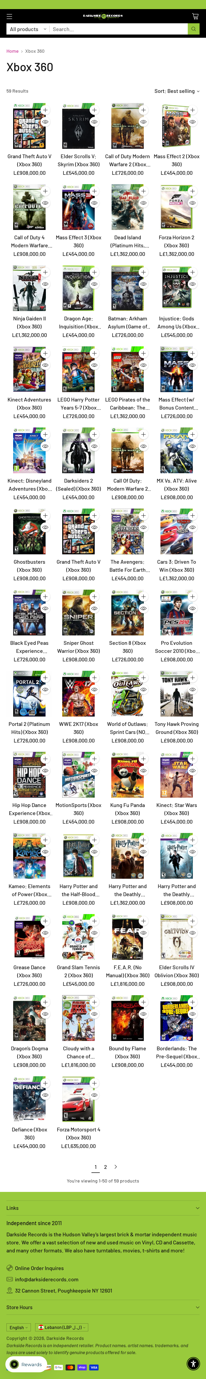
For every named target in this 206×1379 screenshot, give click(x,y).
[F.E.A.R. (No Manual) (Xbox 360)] (127, 937)
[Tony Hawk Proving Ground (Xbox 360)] (177, 694)
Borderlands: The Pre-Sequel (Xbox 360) (176, 1056)
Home (12, 51)
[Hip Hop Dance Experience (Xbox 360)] (29, 775)
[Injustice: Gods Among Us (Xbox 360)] (177, 288)
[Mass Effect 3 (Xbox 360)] (78, 207)
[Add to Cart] (45, 110)
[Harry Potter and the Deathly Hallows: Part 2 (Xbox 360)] (127, 856)
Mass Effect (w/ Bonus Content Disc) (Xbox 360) (176, 407)
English (17, 1327)
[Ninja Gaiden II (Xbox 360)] (29, 288)
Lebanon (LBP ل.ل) (63, 1327)
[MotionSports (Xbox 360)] (78, 775)
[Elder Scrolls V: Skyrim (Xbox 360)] (78, 126)
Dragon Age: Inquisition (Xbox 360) (78, 326)
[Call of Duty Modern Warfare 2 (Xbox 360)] (127, 126)
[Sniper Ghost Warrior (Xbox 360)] (78, 612)
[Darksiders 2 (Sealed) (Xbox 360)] (78, 450)
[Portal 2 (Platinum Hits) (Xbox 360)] (29, 694)
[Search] (194, 29)
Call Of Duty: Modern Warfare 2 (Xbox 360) (127, 488)
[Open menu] (9, 16)
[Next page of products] (115, 1167)
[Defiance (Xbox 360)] (29, 1099)
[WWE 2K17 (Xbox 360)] (78, 694)
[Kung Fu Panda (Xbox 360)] (127, 775)
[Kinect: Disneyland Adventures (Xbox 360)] (29, 450)
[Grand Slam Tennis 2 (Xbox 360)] (78, 937)
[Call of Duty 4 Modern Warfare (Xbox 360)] (29, 207)
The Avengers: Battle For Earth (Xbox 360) (127, 569)
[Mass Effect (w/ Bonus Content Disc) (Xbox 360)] (177, 369)
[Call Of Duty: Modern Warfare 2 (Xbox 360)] (127, 450)
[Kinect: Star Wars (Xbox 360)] (177, 775)
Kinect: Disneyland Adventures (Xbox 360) (30, 488)
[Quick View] (45, 122)
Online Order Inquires (39, 1268)
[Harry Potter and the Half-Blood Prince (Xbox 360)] (78, 856)
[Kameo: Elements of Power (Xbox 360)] (29, 856)
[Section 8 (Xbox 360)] (127, 612)
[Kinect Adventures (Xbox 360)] (29, 369)
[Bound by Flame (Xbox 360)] (127, 1018)
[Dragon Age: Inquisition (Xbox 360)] (78, 288)
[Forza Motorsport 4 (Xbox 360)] (78, 1099)
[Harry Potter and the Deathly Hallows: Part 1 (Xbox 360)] (177, 856)
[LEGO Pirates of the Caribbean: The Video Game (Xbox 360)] (127, 369)
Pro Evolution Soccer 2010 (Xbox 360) (176, 650)
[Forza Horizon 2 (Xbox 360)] (177, 207)
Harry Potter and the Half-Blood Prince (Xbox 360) (78, 894)
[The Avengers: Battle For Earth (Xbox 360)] (127, 531)
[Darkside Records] (103, 16)
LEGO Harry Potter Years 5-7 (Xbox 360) (78, 407)
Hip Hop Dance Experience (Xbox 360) (29, 813)
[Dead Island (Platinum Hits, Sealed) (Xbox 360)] (127, 207)
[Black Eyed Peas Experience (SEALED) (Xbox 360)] (29, 612)
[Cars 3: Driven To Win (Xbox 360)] (177, 531)
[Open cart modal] (195, 16)
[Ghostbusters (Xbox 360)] (29, 531)
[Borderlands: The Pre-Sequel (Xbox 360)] (177, 1018)
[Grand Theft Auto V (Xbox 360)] (29, 126)
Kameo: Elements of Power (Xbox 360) (29, 894)
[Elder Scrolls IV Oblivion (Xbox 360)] (177, 937)
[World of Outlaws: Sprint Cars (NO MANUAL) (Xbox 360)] (127, 694)
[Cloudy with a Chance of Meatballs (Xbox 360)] (78, 1018)
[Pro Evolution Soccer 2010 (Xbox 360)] (177, 612)
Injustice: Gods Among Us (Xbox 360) (176, 326)
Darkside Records (65, 1338)
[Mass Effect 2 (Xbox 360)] (177, 126)
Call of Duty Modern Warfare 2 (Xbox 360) (127, 164)
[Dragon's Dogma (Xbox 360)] (29, 1018)
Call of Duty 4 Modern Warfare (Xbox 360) (29, 245)
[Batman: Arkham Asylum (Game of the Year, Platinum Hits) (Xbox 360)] (127, 288)
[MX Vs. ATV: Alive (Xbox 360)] (177, 450)
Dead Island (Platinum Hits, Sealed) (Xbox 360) (127, 245)
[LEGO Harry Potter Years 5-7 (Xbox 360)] (78, 369)
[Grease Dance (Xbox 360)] (29, 937)
